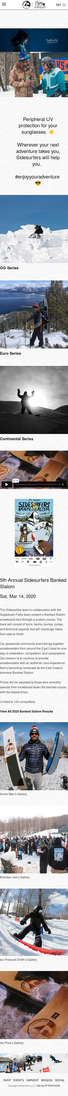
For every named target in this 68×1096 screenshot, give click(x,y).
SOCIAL (60, 1080)
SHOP (7, 1080)
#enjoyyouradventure (37, 176)
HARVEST (32, 1080)
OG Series (9, 267)
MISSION (46, 1080)
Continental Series (16, 438)
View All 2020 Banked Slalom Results (26, 711)
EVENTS (18, 1080)
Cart (60, 4)
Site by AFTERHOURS (48, 1085)
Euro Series (10, 353)
